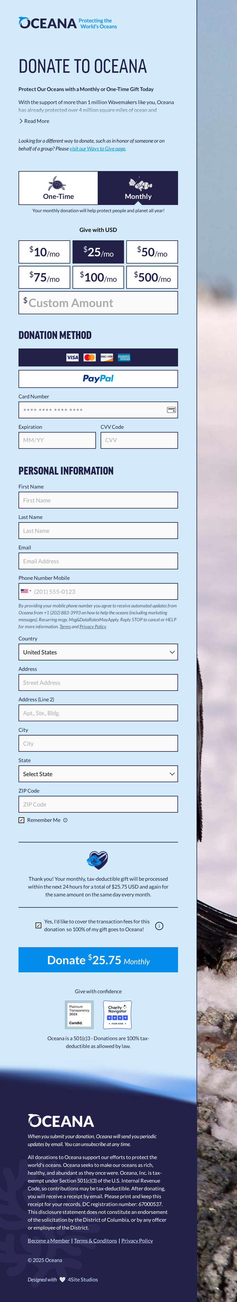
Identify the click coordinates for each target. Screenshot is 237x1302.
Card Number (33, 396)
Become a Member (49, 1240)
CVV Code (112, 427)
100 (92, 277)
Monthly (138, 196)
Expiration (30, 427)
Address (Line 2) (36, 699)
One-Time (58, 196)
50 (146, 251)
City (23, 730)
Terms (65, 626)
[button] (98, 121)
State (24, 760)
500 (146, 277)
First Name (31, 486)
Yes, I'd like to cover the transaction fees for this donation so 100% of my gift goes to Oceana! (97, 925)
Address (27, 669)
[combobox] (25, 591)
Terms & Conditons (95, 1240)
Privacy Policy (92, 626)
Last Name (30, 517)
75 (38, 277)
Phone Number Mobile (44, 578)
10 (38, 251)
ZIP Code (28, 790)
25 (92, 251)
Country (27, 638)
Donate (98, 959)
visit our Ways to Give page (97, 148)
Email (24, 547)
